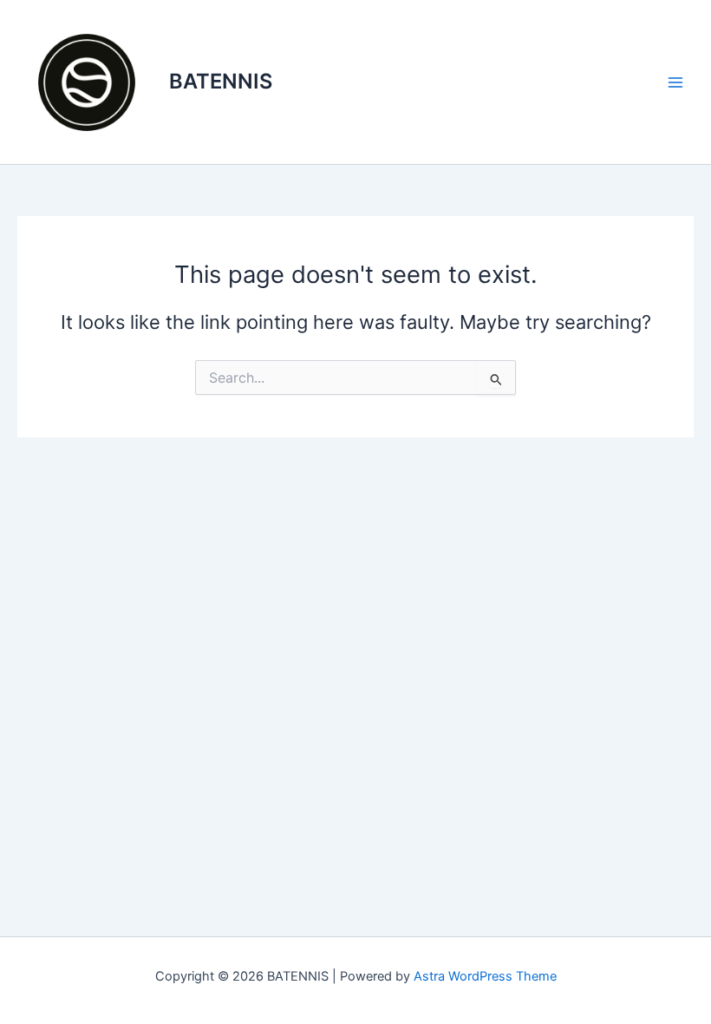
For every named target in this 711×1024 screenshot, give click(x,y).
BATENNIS (220, 81)
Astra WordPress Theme (485, 976)
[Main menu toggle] (675, 82)
